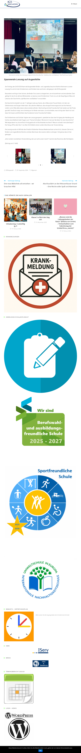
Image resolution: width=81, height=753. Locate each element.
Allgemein (34, 170)
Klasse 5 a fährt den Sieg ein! (40, 218)
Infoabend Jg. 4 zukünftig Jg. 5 (15, 225)
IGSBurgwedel (10, 170)
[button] (7, 156)
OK (40, 750)
